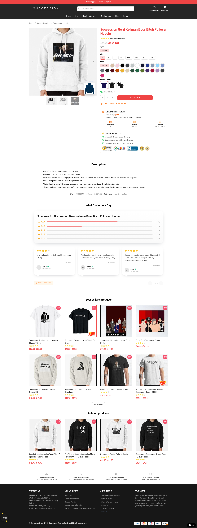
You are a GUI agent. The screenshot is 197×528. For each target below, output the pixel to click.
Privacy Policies (70, 502)
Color (102, 61)
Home (31, 23)
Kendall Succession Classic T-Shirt (114, 389)
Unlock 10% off (5, 518)
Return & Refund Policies (109, 502)
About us (68, 495)
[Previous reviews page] (150, 283)
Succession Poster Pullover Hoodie (114, 454)
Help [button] (193, 525)
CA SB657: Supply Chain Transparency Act (80, 508)
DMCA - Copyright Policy (73, 505)
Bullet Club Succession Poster (148, 340)
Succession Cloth (44, 23)
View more (98, 404)
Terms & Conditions (72, 499)
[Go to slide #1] (51, 101)
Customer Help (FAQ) (108, 508)
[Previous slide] (32, 61)
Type (102, 47)
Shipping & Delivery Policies (110, 495)
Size (101, 54)
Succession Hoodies (61, 23)
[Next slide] (93, 61)
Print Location (105, 79)
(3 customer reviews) (117, 39)
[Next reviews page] (161, 283)
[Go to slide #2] (62, 101)
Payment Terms (106, 499)
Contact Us (104, 505)
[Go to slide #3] (74, 101)
